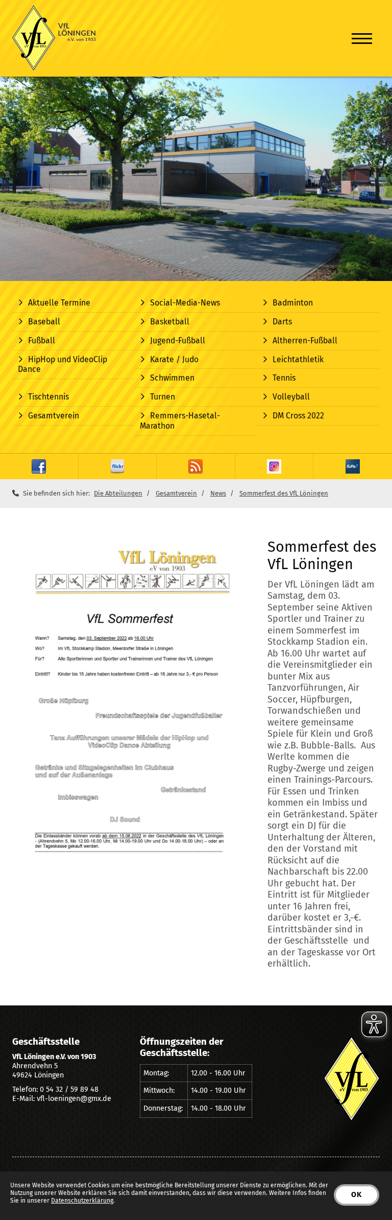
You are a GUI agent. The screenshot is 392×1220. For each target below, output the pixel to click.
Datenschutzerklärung (82, 1200)
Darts (282, 321)
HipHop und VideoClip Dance (62, 364)
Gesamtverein (53, 415)
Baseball (44, 321)
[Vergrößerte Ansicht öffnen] (132, 708)
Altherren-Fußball (305, 340)
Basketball (169, 321)
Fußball (41, 340)
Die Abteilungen (118, 493)
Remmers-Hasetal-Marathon (180, 421)
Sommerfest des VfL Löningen (283, 493)
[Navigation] (362, 38)
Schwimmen (172, 378)
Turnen (162, 397)
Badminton (293, 303)
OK (356, 1194)
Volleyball (291, 397)
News (218, 493)
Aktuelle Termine (59, 303)
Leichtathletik (298, 359)
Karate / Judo (174, 359)
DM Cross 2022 (298, 415)
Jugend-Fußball (177, 340)
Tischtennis (48, 397)
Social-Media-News (185, 303)
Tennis (284, 378)
